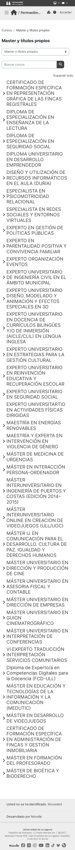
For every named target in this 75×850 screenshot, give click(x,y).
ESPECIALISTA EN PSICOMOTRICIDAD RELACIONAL (27, 196)
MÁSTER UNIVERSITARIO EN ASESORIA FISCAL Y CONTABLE (37, 586)
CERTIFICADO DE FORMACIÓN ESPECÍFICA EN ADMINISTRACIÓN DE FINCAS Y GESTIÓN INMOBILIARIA (34, 739)
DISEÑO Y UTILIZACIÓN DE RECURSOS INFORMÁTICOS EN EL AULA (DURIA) (36, 178)
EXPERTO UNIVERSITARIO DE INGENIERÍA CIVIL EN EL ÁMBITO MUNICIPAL (36, 277)
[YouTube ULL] (41, 845)
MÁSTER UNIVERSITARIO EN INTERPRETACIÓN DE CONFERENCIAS (37, 636)
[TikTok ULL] (53, 845)
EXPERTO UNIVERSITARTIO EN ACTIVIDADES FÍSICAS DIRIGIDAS (35, 410)
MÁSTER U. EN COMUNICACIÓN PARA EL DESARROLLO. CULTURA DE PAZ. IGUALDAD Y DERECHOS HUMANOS (36, 544)
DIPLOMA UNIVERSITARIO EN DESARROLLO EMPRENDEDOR (34, 159)
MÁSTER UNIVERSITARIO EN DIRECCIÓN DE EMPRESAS (37, 602)
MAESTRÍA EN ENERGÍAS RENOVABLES (33, 425)
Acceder (66, 12)
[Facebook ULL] (23, 845)
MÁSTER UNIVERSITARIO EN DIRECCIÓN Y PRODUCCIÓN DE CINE (37, 568)
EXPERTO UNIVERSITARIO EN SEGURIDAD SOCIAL (34, 394)
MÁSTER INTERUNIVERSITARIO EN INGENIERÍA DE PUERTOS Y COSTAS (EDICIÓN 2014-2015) (36, 491)
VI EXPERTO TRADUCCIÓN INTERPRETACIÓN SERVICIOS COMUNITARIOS (36, 654)
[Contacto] (65, 3)
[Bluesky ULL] (58, 845)
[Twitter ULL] (29, 845)
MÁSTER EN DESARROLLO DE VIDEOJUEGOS (35, 718)
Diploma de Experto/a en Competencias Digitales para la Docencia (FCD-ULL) (37, 673)
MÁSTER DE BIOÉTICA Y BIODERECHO (32, 773)
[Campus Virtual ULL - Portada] (14, 12)
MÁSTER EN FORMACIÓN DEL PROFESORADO (34, 760)
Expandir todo (63, 75)
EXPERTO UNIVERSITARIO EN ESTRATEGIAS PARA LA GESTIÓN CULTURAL (35, 354)
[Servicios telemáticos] (57, 3)
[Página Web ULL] (14, 3)
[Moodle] (14, 845)
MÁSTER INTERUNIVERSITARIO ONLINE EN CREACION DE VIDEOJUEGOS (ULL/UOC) (35, 517)
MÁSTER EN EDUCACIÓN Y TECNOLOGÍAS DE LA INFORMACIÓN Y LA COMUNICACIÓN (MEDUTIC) (36, 697)
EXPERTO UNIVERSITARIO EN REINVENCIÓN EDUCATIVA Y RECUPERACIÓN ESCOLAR (35, 376)
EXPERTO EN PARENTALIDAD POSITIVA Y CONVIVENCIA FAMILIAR (36, 246)
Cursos (7, 30)
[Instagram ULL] (35, 845)
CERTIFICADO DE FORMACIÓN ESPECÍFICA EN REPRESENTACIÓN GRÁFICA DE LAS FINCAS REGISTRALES (34, 93)
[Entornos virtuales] (48, 12)
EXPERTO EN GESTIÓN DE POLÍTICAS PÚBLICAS (34, 230)
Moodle (36, 816)
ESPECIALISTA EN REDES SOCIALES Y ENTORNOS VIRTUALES (33, 214)
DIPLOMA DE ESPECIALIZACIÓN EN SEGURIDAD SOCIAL (30, 141)
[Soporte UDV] (54, 12)
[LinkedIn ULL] (47, 845)
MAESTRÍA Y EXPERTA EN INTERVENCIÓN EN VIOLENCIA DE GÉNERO (34, 441)
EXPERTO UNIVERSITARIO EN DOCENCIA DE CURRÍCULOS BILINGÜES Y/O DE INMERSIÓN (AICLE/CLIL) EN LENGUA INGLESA (34, 327)
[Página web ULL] (64, 845)
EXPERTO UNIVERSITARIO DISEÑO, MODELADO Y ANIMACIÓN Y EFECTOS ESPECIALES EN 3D (34, 298)
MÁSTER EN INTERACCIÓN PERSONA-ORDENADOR (35, 469)
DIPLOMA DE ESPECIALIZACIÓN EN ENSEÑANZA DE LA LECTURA (30, 120)
